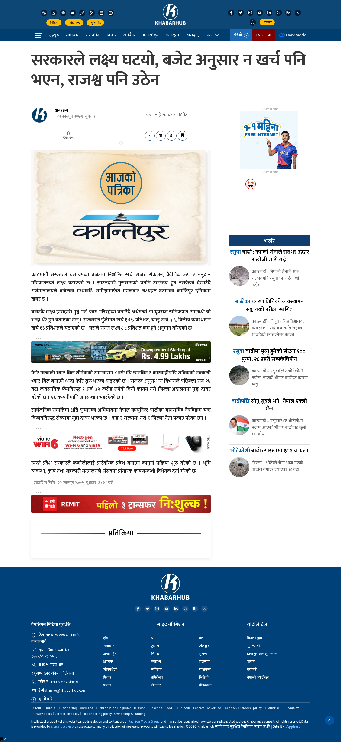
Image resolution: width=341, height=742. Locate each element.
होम (105, 638)
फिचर (107, 677)
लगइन (267, 22)
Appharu (293, 726)
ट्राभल (155, 646)
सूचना (203, 654)
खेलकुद (192, 35)
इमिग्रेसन (157, 677)
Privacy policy (42, 714)
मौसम (251, 662)
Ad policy (257, 708)
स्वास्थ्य (156, 662)
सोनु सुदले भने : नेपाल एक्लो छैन (269, 405)
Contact (199, 708)
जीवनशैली (110, 669)
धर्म (153, 638)
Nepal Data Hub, (62, 726)
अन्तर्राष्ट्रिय (150, 35)
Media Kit (50, 708)
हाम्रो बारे (45, 699)
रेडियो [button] (238, 35)
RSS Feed (168, 708)
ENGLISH (263, 35)
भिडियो (53, 22)
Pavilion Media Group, (144, 721)
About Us (36, 708)
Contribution (106, 708)
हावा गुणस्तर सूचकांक (262, 654)
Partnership (69, 708)
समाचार (72, 35)
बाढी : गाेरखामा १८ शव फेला (269, 450)
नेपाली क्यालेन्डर (258, 677)
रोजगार (156, 685)
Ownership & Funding (130, 714)
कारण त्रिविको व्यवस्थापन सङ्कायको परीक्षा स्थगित (269, 305)
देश (201, 638)
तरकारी (252, 669)
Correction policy (67, 714)
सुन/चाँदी (253, 646)
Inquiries (125, 708)
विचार (111, 35)
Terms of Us (86, 708)
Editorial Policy (273, 708)
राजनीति (93, 35)
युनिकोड (95, 22)
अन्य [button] (209, 35)
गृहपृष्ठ (54, 35)
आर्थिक (129, 35)
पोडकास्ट (74, 22)
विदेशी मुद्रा (254, 638)
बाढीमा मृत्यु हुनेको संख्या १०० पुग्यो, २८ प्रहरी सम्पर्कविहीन (269, 355)
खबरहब (61, 110)
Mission (139, 708)
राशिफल (205, 669)
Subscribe (155, 708)
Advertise (214, 708)
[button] (253, 22)
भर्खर (269, 241)
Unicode (185, 708)
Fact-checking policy (97, 714)
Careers (245, 708)
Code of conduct (293, 708)
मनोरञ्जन (172, 35)
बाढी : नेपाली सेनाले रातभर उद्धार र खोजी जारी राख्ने (269, 255)
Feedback (230, 708)
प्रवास (107, 685)
